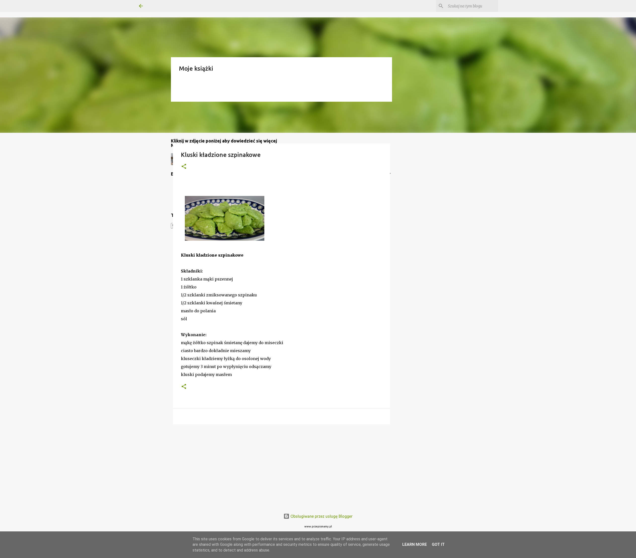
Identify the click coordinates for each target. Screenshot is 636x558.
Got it (438, 544)
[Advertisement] (281, 466)
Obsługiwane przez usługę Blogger (321, 516)
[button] (184, 166)
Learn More (414, 544)
